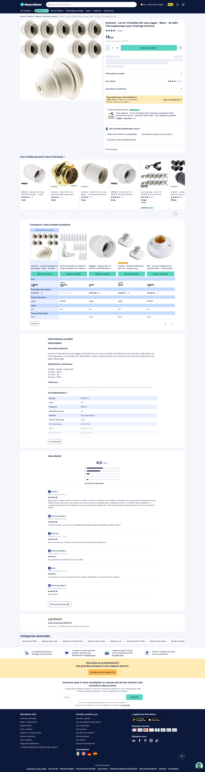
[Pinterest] (145, 740)
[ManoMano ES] (95, 754)
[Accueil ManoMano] (31, 4)
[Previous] (165, 324)
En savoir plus (125, 705)
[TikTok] (157, 740)
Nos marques (81, 729)
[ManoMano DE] (89, 754)
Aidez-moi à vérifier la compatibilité (122, 134)
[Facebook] (139, 740)
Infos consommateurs (148, 768)
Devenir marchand (27, 736)
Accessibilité (173, 768)
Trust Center (102, 768)
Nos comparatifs (82, 725)
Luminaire (30, 16)
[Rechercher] (48, 4)
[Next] (172, 324)
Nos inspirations (82, 736)
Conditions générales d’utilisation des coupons (39, 747)
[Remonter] (182, 756)
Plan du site (53, 768)
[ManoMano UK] (84, 754)
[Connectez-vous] (177, 4)
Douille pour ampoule (50, 16)
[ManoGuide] (199, 766)
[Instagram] (151, 740)
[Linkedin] (134, 740)
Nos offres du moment (85, 733)
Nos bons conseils (83, 718)
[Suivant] (182, 213)
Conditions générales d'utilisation (123, 768)
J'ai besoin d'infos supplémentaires (121, 140)
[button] (144, 114)
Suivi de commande (28, 718)
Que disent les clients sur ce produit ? (157, 134)
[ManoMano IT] (78, 754)
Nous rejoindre (26, 740)
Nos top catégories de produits (88, 722)
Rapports (162, 768)
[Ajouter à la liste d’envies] (180, 48)
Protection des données (85, 768)
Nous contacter (26, 729)
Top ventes (80, 740)
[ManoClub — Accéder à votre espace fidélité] (170, 4)
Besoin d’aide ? (26, 725)
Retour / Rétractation (28, 722)
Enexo (115, 149)
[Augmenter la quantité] (117, 48)
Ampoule (38, 16)
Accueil (22, 16)
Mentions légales (67, 768)
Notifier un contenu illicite (30, 733)
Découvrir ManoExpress (85, 743)
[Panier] (183, 4)
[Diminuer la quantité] (107, 48)
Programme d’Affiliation (29, 743)
